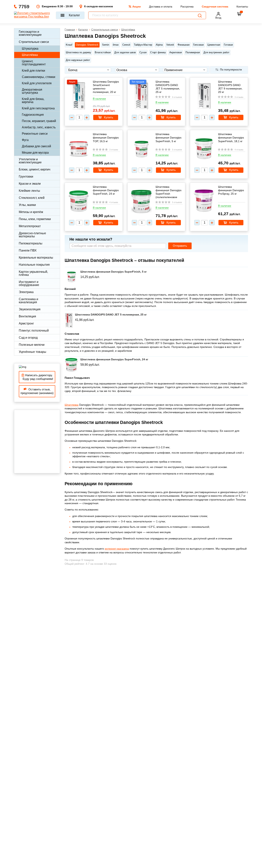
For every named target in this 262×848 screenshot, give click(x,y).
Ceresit (126, 44)
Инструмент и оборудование (29, 283)
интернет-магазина (117, 548)
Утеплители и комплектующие (30, 161)
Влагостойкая (103, 52)
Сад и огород (28, 337)
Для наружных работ (78, 60)
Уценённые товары (32, 351)
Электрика (26, 292)
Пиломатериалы (30, 243)
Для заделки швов (125, 52)
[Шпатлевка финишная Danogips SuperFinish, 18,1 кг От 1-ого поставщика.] (203, 149)
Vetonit (170, 44)
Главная (70, 29)
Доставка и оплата (160, 6)
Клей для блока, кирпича (33, 100)
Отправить (180, 245)
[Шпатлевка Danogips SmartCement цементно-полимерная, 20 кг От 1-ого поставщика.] (78, 96)
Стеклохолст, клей (31, 197)
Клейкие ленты (29, 190)
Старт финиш (158, 52)
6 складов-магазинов (98, 6)
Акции (136, 6)
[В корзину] (239, 14)
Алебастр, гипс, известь (39, 127)
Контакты (242, 6)
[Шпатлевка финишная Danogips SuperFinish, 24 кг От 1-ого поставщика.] (78, 202)
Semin (105, 44)
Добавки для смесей (36, 146)
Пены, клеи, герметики (35, 219)
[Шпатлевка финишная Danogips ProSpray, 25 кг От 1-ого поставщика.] (203, 201)
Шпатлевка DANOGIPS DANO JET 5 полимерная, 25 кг (168, 87)
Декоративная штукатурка (32, 91)
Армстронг (26, 323)
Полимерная (192, 52)
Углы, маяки (27, 204)
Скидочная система (215, 6)
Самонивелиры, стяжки (38, 77)
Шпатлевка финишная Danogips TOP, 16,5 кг (106, 138)
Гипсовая (198, 44)
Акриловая (175, 52)
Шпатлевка (71, 404)
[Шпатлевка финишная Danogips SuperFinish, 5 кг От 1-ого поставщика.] (141, 149)
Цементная (213, 44)
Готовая (228, 44)
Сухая (143, 52)
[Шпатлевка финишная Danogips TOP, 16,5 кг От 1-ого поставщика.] (78, 149)
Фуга (25, 140)
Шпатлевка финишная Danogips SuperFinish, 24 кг (106, 190)
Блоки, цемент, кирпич (34, 169)
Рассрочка (187, 6)
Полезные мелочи (31, 344)
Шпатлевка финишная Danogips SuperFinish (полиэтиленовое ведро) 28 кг (168, 192)
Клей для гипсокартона (38, 108)
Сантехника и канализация (28, 300)
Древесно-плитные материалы (32, 235)
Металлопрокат (30, 226)
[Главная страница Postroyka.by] (33, 15)
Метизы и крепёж (31, 212)
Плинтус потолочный (34, 330)
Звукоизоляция (29, 309)
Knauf (69, 44)
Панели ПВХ (28, 250)
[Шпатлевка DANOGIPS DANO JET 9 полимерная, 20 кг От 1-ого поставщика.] (203, 96)
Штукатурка (30, 48)
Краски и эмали (30, 183)
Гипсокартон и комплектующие (30, 33)
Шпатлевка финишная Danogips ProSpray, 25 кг (231, 190)
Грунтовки (26, 176)
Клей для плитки (33, 70)
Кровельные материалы (36, 257)
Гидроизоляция (33, 114)
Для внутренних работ (216, 52)
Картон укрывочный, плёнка (33, 273)
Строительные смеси (34, 41)
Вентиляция (27, 316)
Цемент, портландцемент (34, 63)
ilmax (116, 44)
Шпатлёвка (30, 55)
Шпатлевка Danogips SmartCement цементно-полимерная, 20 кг (106, 87)
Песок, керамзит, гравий (39, 121)
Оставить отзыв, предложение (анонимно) (37, 391)
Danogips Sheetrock (87, 44)
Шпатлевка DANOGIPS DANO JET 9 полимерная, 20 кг (230, 87)
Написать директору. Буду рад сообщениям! (37, 377)
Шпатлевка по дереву (78, 52)
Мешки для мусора (35, 152)
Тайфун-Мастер (143, 44)
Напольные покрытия (34, 264)
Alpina (159, 44)
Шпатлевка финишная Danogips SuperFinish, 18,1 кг (231, 138)
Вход (218, 17)
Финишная (183, 44)
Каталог (74, 15)
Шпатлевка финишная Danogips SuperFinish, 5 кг (168, 138)
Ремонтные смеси (35, 133)
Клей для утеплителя (37, 83)
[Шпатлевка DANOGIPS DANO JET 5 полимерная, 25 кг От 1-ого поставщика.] (141, 96)
